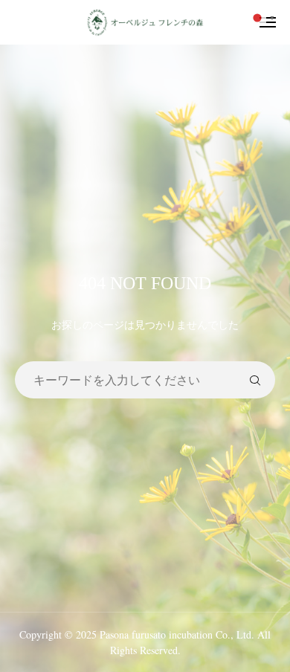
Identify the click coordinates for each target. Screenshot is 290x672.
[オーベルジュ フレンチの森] (145, 22)
